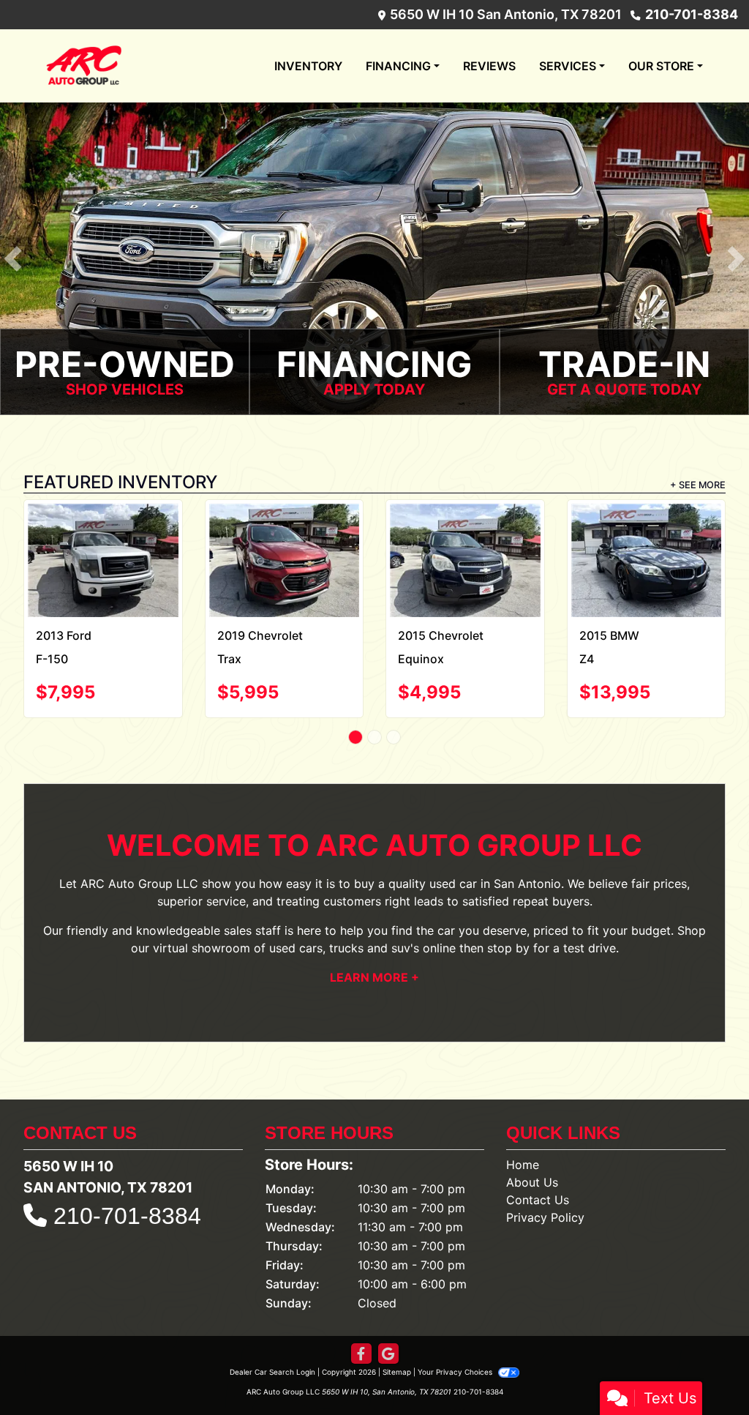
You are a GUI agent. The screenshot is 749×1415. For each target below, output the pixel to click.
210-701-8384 (691, 14)
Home (522, 1139)
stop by (508, 922)
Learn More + (374, 951)
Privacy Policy (545, 1192)
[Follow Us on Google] (388, 1329)
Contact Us (537, 1175)
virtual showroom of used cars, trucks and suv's (286, 922)
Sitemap (397, 1347)
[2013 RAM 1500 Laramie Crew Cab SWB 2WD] (283, 533)
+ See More (698, 484)
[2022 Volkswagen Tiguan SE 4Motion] (465, 547)
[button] (13, 258)
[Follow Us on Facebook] (361, 1329)
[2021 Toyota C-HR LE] (103, 536)
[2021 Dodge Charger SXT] (646, 535)
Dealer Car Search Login (272, 1347)
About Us (532, 1157)
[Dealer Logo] (83, 66)
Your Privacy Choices (456, 1347)
